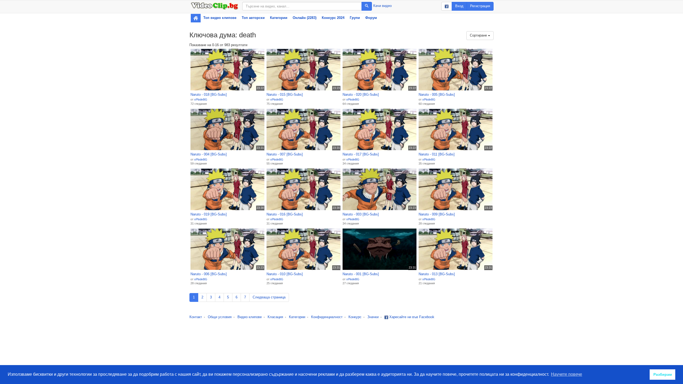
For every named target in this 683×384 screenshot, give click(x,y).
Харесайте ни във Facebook (411, 317)
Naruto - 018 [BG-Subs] (208, 95)
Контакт (195, 317)
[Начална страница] (196, 18)
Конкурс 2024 (333, 18)
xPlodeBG (200, 99)
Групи (355, 18)
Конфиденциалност (327, 317)
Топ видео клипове (219, 18)
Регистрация (480, 6)
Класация (275, 317)
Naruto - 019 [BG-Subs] (208, 214)
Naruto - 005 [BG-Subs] (437, 95)
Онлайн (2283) (304, 18)
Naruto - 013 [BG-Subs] (437, 274)
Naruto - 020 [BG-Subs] (361, 95)
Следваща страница (269, 297)
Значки (373, 317)
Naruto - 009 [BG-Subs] (437, 214)
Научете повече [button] (566, 374)
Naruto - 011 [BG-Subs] (437, 154)
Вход (459, 6)
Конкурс (355, 317)
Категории (278, 18)
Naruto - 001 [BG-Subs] (361, 274)
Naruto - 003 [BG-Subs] (361, 214)
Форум (371, 18)
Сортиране (479, 35)
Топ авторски (253, 18)
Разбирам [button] (662, 374)
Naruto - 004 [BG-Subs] (208, 154)
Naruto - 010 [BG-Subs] (285, 274)
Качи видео (382, 6)
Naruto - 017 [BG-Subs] (361, 154)
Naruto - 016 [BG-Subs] (285, 214)
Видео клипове (249, 317)
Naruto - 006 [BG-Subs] (208, 274)
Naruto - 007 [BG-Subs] (285, 154)
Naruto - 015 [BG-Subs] (285, 95)
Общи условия (220, 317)
